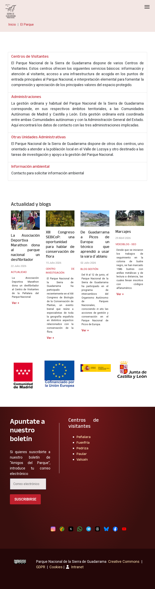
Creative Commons (123, 561)
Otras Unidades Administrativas (38, 137)
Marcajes (123, 231)
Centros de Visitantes (30, 56)
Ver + (15, 303)
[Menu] (147, 7)
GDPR (40, 567)
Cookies (56, 567)
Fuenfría (83, 442)
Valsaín (82, 459)
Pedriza (82, 448)
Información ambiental (30, 166)
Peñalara (83, 437)
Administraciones (26, 96)
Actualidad (19, 272)
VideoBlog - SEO (125, 244)
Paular (81, 454)
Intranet (77, 567)
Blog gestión (89, 269)
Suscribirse (25, 499)
